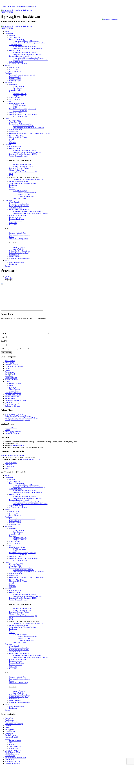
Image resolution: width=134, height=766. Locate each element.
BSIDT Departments (20, 111)
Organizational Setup (16, 62)
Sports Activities (18, 249)
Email (3, 341)
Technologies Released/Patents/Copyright (23, 172)
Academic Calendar (11, 364)
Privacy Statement (11, 463)
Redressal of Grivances (12, 406)
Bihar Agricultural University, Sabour (17, 420)
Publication (13, 185)
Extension (8, 200)
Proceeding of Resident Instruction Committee (28, 128)
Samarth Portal (10, 398)
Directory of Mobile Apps (17, 215)
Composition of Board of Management (26, 41)
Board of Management (16, 39)
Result (7, 374)
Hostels (11, 237)
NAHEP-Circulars (24, 194)
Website (3, 345)
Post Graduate (18, 88)
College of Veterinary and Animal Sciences (23, 114)
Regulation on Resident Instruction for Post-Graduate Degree (29, 133)
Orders (7, 370)
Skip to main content (8, 6)
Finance (7, 65)
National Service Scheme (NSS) (19, 251)
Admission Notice (15, 90)
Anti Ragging (9, 363)
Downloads (9, 376)
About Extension (14, 202)
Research (8, 145)
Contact (7, 266)
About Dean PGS (15, 122)
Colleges (8, 101)
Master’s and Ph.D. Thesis (18, 137)
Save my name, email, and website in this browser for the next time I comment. (29, 349)
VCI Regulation (14, 99)
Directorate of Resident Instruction (20, 124)
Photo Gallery (9, 402)
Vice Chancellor (14, 37)
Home (7, 31)
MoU (11, 174)
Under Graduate (18, 86)
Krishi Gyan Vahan (15, 221)
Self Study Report (15, 80)
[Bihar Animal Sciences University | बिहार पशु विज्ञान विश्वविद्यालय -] (16, 12)
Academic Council (15, 45)
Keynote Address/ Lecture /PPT (15, 400)
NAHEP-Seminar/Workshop (27, 192)
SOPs (11, 176)
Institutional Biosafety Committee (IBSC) (23, 154)
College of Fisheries (15, 112)
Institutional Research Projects (19, 168)
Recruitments (9, 372)
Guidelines (12, 143)
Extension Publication (16, 219)
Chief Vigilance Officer (13, 395)
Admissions (13, 84)
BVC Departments (19, 105)
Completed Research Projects (23, 166)
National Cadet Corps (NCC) (19, 253)
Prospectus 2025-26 (19, 94)
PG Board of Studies (16, 135)
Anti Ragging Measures (13, 432)
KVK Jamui (13, 225)
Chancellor (12, 35)
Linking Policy (10, 466)
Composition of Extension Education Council (28, 58)
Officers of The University (18, 63)
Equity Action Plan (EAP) (26, 196)
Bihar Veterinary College (17, 103)
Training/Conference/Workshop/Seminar (22, 183)
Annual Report (14, 391)
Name (3, 337)
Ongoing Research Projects (22, 164)
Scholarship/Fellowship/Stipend (19, 235)
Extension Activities (15, 217)
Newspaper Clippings (16, 262)
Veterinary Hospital (11, 379)
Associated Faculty (15, 208)
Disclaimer (8, 465)
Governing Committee (12, 433)
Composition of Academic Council (24, 47)
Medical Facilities (15, 256)
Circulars (8, 368)
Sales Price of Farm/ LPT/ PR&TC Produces (28, 179)
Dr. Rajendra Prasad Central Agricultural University (22, 418)
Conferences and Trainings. (14, 366)
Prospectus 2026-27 (19, 96)
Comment (5, 333)
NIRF (15, 107)
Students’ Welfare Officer (17, 233)
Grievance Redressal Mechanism (20, 258)
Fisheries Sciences (15, 79)
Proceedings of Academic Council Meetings (27, 48)
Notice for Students (15, 129)
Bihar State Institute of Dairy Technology (22, 109)
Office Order (13, 69)
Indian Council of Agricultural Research (18, 416)
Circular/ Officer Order (16, 170)
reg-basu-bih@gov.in (17, 445)
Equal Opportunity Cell (13, 404)
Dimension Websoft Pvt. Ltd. (31, 459)
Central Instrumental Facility (18, 181)
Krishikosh (12, 387)
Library (7, 381)
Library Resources (15, 383)
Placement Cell (14, 255)
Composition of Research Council (24, 52)
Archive (12, 189)
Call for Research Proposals (18, 156)
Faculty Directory (11, 378)
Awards (11, 139)
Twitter (9, 455)
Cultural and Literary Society (18, 239)
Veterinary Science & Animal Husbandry (22, 75)
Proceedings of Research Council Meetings (27, 54)
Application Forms (15, 97)
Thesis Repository (15, 389)
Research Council (15, 50)
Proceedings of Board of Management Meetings (29, 43)
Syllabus (12, 141)
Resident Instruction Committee (23, 126)
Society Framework (19, 247)
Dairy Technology (15, 77)
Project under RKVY (20, 198)
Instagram (21, 455)
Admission (8, 82)
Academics (8, 73)
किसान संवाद (13, 223)
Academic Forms (15, 131)
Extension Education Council (19, 56)
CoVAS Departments (20, 116)
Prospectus (12, 92)
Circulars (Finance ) (15, 67)
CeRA (11, 385)
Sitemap (7, 468)
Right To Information (12, 396)
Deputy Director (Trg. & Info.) (19, 206)
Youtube (15, 455)
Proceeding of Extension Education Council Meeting (30, 60)
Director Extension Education (19, 204)
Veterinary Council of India (14, 414)
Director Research (15, 146)
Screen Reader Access (23, 6)
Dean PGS (8, 118)
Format (11, 187)
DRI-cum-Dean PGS (16, 120)
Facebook (4, 455)
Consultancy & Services (13, 393)
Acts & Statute (10, 361)
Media (7, 260)
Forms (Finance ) (15, 71)
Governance (9, 33)
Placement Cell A (11, 428)
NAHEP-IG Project (19, 191)
